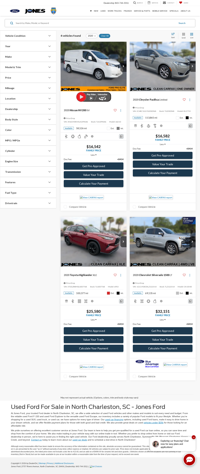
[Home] (91, 11)
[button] (123, 66)
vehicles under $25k (153, 422)
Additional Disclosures (64, 463)
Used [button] (102, 11)
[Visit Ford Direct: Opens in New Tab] (96, 466)
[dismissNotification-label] (194, 437)
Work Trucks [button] (115, 11)
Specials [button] (174, 11)
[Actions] (120, 110)
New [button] (96, 11)
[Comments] (121, 136)
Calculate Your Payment (93, 183)
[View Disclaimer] (92, 136)
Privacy (50, 463)
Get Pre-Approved (93, 166)
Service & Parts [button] (142, 11)
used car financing (114, 419)
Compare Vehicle (77, 206)
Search (182, 23)
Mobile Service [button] (159, 11)
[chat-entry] (189, 459)
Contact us (36, 440)
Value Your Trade (93, 174)
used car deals (79, 440)
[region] (93, 159)
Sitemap (42, 463)
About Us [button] (185, 11)
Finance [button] (128, 11)
